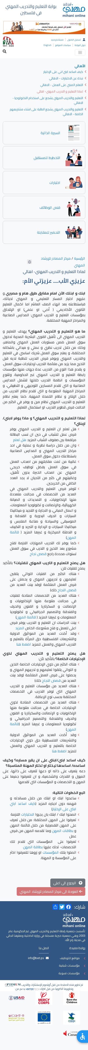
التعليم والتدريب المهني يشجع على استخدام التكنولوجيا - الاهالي (47, 100)
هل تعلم (19, 439)
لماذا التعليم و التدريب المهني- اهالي (60, 91)
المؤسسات (51, 852)
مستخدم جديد (57, 40)
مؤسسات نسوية (69, 973)
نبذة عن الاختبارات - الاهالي (66, 78)
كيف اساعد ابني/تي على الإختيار (63, 72)
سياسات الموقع (63, 45)
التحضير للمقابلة (48, 232)
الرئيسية (79, 258)
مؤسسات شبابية (69, 965)
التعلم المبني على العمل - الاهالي (61, 85)
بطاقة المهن (33, 846)
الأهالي (79, 66)
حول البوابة (80, 45)
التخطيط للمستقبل (47, 157)
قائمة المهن (26, 617)
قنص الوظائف (49, 207)
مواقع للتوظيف (70, 958)
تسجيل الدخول (74, 40)
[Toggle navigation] (80, 52)
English (47, 45)
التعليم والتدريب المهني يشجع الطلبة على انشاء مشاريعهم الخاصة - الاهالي (46, 111)
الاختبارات (27, 814)
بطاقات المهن (62, 830)
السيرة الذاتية (50, 132)
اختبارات (54, 182)
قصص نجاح (38, 553)
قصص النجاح (67, 590)
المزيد (19, 628)
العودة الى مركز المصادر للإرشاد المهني (49, 891)
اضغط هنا (23, 644)
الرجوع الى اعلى (66, 882)
